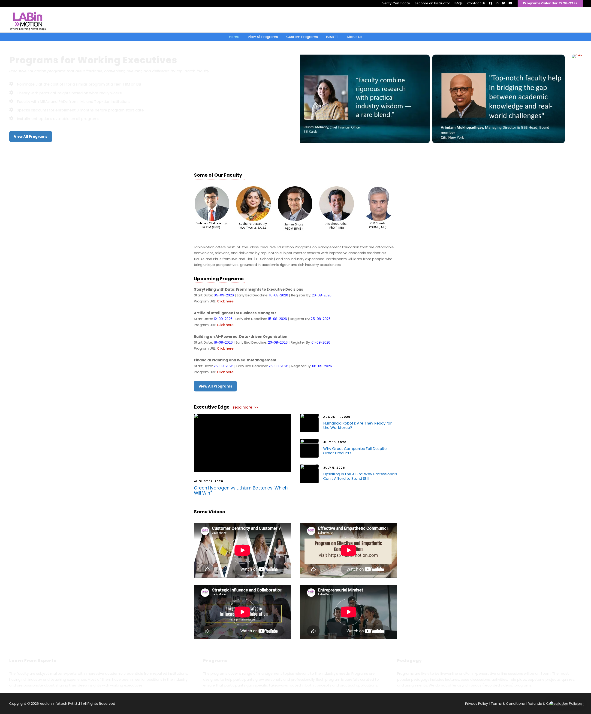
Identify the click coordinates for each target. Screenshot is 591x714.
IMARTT (332, 36)
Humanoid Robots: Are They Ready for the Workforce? (357, 425)
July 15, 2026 (335, 442)
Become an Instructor (432, 3)
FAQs (459, 3)
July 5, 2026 (334, 467)
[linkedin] (497, 3)
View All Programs (263, 36)
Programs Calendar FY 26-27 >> (550, 3)
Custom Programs (302, 36)
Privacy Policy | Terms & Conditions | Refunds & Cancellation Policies (523, 703)
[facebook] (490, 3)
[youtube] (510, 3)
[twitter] (503, 3)
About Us (354, 36)
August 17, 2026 (208, 481)
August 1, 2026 (336, 417)
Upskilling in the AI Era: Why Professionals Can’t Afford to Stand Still (360, 476)
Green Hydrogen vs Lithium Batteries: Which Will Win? (241, 490)
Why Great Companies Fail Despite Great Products (355, 451)
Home (234, 36)
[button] (566, 704)
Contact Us (476, 3)
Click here (225, 301)
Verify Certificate (396, 3)
